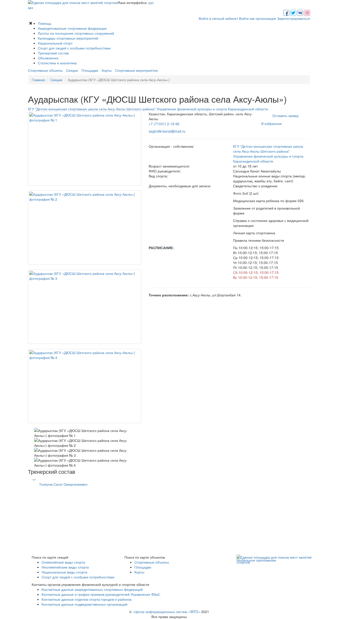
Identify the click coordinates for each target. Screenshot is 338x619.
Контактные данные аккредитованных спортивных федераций (92, 589)
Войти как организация (257, 18)
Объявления (48, 57)
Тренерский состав (53, 52)
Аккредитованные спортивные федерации (72, 28)
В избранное (271, 123)
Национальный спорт (55, 43)
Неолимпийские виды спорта (65, 567)
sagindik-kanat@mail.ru (167, 131)
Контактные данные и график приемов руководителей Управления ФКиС (101, 594)
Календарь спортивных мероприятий (68, 38)
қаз (30, 7)
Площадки (89, 70)
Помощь (44, 23)
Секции (72, 70)
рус (151, 2)
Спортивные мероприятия (136, 70)
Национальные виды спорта (64, 572)
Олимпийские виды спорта (63, 562)
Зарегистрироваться (293, 18)
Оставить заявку (285, 115)
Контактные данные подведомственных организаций (84, 604)
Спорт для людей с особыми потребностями (74, 48)
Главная (38, 79)
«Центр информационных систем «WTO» (166, 611)
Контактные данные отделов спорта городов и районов (86, 599)
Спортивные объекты (45, 70)
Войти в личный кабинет (218, 18)
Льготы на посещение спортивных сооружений (76, 33)
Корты (107, 70)
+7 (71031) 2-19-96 (164, 123)
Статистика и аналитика (57, 62)
